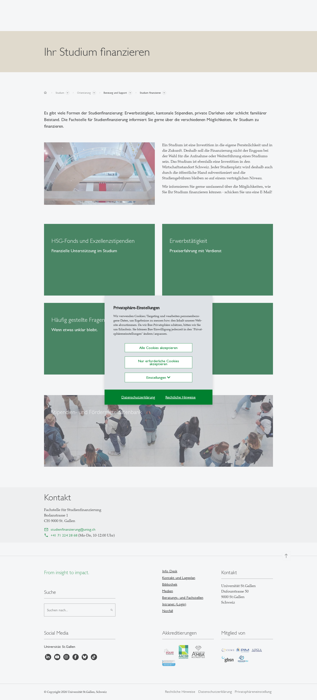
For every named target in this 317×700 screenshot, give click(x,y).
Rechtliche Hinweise (180, 397)
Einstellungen (156, 377)
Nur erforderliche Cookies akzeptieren (158, 362)
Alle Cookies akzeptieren (158, 347)
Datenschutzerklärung (138, 397)
